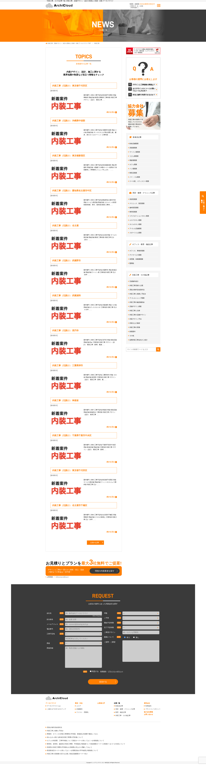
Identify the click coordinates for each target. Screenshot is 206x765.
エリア (78, 706)
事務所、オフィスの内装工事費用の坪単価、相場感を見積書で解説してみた (72, 734)
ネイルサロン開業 (136, 224)
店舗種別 (79, 709)
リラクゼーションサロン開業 (139, 216)
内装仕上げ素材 (135, 323)
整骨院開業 (133, 212)
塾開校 (132, 263)
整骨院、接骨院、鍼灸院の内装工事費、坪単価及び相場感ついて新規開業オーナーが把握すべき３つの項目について (86, 744)
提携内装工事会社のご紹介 (139, 340)
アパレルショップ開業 (137, 298)
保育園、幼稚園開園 (136, 259)
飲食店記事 (119, 706)
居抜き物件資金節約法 (137, 289)
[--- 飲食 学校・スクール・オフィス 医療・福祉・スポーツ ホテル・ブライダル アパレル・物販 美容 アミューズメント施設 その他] (83, 643)
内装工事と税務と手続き (138, 294)
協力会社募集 (148, 712)
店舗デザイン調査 (136, 306)
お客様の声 (101, 703)
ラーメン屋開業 (135, 152)
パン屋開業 (133, 168)
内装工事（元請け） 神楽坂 (65, 400)
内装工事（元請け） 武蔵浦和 (66, 295)
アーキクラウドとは (54, 706)
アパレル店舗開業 (136, 228)
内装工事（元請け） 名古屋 (65, 225)
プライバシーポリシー (62, 577)
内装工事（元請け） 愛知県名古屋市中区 (72, 190)
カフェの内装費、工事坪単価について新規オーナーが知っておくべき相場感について (75, 740)
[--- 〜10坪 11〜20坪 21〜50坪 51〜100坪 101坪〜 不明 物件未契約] (140, 613)
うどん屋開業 (134, 156)
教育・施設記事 (120, 712)
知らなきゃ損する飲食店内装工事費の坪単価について (65, 737)
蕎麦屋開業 (133, 160)
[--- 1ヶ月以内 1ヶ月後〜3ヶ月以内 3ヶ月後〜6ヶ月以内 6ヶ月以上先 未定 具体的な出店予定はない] (140, 623)
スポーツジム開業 (136, 232)
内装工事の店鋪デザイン (138, 315)
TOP (69, 43)
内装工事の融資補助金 (137, 302)
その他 (132, 335)
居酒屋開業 (133, 147)
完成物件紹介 (134, 281)
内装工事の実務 (135, 327)
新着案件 (54, 91)
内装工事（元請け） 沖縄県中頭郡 (68, 120)
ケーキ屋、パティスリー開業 (139, 181)
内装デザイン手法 (136, 319)
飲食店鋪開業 (134, 143)
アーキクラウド (51, 703)
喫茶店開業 (133, 173)
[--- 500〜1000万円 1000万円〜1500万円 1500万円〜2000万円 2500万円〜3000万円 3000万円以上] (140, 618)
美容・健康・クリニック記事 (125, 709)
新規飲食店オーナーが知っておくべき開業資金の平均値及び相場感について (72, 750)
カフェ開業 (133, 164)
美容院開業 (133, 199)
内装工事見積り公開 (136, 285)
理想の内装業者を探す (104, 571)
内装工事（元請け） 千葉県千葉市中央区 (72, 435)
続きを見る (111, 112)
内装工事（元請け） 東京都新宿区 (68, 155)
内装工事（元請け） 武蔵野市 (66, 260)
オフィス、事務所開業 (137, 250)
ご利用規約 (50, 577)
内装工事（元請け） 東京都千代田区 (69, 85)
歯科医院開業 (134, 207)
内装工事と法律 (135, 310)
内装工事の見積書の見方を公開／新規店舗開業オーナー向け (67, 754)
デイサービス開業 (136, 255)
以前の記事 (94, 542)
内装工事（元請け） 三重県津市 (67, 365)
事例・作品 (79, 703)
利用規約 (103, 671)
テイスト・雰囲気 (82, 712)
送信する (103, 682)
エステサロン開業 (136, 220)
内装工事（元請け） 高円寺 (65, 330)
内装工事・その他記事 (122, 715)
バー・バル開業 (135, 177)
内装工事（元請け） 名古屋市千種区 (69, 505)
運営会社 (147, 703)
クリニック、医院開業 (137, 203)
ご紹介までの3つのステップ (56, 709)
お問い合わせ (148, 714)
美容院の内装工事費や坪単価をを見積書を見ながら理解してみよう (69, 747)
